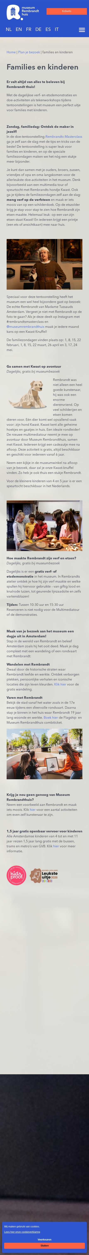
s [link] (63, 137)
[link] (22, 12)
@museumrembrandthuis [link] (25, 327)
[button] (82, 30)
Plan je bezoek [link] (29, 52)
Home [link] (11, 52)
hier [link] (33, 810)
